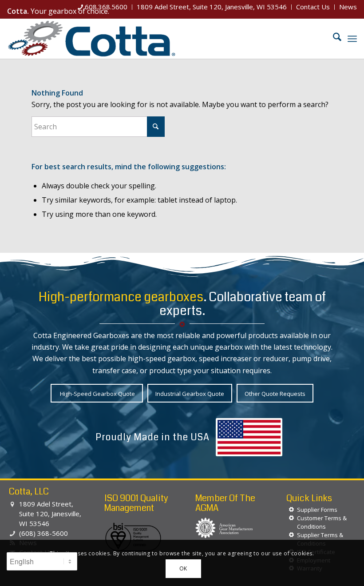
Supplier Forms (317, 510)
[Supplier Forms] (291, 510)
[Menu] (352, 39)
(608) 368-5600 (43, 533)
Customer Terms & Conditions (322, 522)
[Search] (332, 39)
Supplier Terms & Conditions (320, 539)
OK (183, 568)
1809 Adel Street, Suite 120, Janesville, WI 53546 (50, 513)
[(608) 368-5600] (12, 533)
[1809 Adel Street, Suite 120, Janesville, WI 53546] (12, 504)
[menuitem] (102, 7)
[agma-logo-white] (224, 528)
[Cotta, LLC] (91, 39)
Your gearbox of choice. (58, 11)
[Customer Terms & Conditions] (291, 518)
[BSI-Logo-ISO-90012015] (133, 537)
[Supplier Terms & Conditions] (291, 535)
